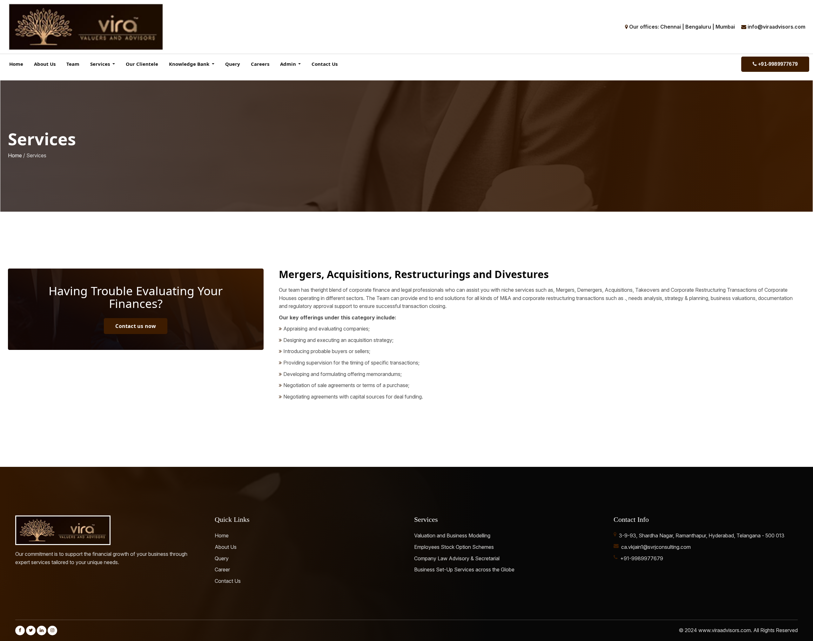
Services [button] (100, 64)
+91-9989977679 (777, 64)
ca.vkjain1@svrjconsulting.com (656, 547)
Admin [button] (288, 64)
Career (222, 569)
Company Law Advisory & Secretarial (457, 558)
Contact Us (325, 64)
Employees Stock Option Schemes (454, 547)
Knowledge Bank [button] (190, 64)
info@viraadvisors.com (776, 27)
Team (72, 64)
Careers (260, 64)
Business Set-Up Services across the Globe (464, 569)
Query (232, 64)
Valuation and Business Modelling (452, 535)
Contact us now (135, 326)
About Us (45, 64)
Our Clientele (142, 64)
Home (16, 64)
